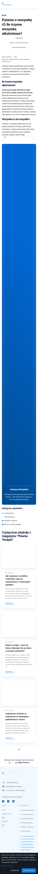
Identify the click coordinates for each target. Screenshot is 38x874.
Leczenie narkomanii (27, 814)
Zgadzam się (29, 870)
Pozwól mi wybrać (6, 865)
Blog (11, 42)
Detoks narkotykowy (27, 827)
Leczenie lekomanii (27, 818)
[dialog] (19, 863)
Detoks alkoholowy (27, 823)
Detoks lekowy (25, 831)
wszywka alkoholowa (19, 47)
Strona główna (7, 57)
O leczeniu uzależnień (21, 42)
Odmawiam (15, 870)
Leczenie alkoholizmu (28, 810)
